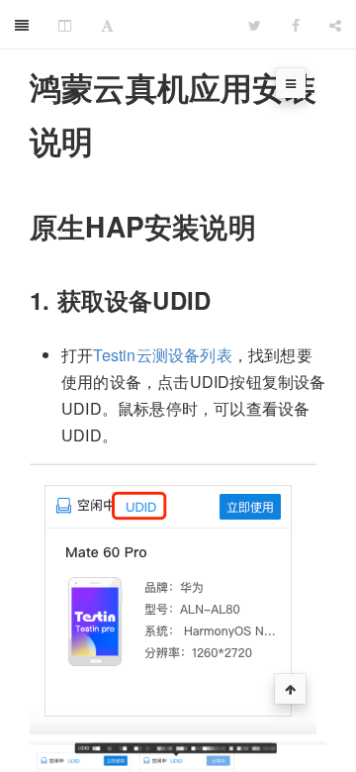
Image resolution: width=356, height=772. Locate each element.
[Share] (335, 24)
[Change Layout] (65, 24)
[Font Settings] (107, 24)
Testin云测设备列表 (162, 354)
